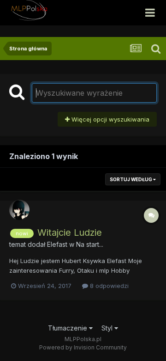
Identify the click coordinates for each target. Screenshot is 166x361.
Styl (107, 328)
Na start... (89, 244)
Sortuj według (131, 179)
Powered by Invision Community (83, 347)
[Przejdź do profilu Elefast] (19, 210)
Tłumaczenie (68, 328)
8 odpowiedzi (108, 285)
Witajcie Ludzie (69, 232)
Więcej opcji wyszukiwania (109, 119)
